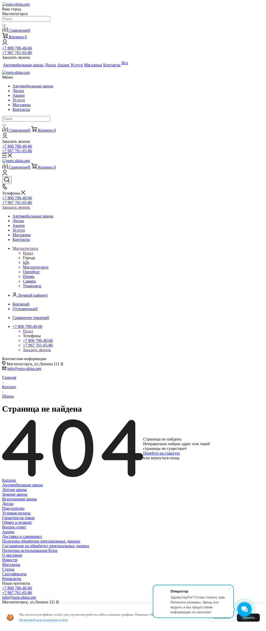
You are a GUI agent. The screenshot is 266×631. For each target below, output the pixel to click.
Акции (18, 95)
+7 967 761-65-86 (17, 52)
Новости (9, 560)
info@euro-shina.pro (24, 368)
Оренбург (31, 272)
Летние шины (14, 489)
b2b (26, 262)
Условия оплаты (16, 513)
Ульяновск (32, 286)
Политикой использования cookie (43, 620)
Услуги (18, 100)
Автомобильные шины (32, 86)
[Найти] (4, 25)
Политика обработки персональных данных (41, 541)
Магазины (21, 105)
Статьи (8, 569)
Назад (28, 253)
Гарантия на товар (18, 517)
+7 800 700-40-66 (17, 48)
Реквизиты (11, 578)
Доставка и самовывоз (22, 536)
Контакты (21, 109)
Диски (18, 90)
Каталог (9, 480)
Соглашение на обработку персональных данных (45, 546)
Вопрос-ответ (14, 527)
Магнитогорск (36, 267)
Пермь (28, 276)
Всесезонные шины (19, 499)
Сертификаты (14, 574)
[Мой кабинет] (5, 43)
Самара (29, 281)
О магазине (12, 555)
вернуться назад (165, 458)
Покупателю (13, 508)
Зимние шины (14, 494)
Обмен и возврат (17, 522)
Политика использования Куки (29, 550)
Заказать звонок (16, 207)
